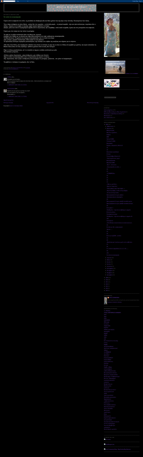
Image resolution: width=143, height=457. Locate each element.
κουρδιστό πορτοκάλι (109, 380)
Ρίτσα (105, 414)
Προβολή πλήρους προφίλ (115, 302)
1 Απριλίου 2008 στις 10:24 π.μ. (17, 85)
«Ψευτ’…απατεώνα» (112, 164)
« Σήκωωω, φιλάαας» (112, 184)
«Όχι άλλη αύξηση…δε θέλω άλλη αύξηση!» (117, 190)
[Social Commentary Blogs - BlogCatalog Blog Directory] (117, 449)
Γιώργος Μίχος (107, 359)
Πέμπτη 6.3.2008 (111, 162)
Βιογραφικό (109, 143)
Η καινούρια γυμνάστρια (113, 152)
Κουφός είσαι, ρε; (108, 384)
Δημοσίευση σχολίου (8, 100)
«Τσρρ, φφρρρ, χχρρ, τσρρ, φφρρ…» (116, 188)
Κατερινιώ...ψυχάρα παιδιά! (111, 374)
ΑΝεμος (106, 350)
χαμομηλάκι (107, 427)
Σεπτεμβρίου (110, 268)
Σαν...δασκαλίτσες (108, 117)
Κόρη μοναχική (110, 130)
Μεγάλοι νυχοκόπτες (112, 132)
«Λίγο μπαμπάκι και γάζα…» (114, 167)
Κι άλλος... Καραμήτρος (110, 378)
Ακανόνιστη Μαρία (108, 346)
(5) (107, 177)
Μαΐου (108, 260)
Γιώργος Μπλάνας (108, 361)
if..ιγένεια (106, 324)
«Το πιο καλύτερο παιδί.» (113, 192)
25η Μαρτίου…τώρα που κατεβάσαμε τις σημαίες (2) (119, 216)
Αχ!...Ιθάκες (106, 354)
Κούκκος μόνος (107, 386)
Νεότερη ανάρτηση (8, 102)
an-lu (105, 314)
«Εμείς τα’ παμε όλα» (112, 186)
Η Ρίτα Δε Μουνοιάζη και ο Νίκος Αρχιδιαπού (115, 112)
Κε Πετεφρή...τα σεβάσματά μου (112, 376)
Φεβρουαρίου (110, 126)
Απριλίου (109, 257)
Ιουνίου (109, 262)
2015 (107, 290)
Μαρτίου (109, 128)
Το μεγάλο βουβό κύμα (109, 425)
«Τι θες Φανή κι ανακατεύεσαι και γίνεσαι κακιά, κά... (119, 222)
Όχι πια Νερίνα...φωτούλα (110, 429)
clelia (105, 318)
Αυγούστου (110, 266)
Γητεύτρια (106, 355)
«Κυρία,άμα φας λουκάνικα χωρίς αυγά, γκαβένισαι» (119, 242)
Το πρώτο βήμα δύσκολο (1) (113, 156)
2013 (107, 286)
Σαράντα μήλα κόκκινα (109, 418)
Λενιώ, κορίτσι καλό (109, 391)
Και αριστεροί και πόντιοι (110, 372)
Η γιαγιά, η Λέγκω (111, 212)
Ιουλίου (109, 264)
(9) (107, 205)
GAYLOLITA (107, 320)
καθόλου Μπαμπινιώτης (110, 371)
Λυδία (105, 393)
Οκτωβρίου (110, 270)
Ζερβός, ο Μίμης (108, 367)
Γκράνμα (106, 363)
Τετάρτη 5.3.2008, (111, 141)
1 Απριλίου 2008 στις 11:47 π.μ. (17, 96)
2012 (107, 284)
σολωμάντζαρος (108, 419)
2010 (107, 279)
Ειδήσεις (109, 134)
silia (105, 339)
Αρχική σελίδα (50, 102)
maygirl (105, 333)
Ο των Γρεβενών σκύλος (110, 404)
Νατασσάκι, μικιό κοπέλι (110, 397)
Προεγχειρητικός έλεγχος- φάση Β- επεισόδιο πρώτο (119, 201)
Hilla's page (106, 322)
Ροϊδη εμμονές (107, 416)
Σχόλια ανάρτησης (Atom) (16, 105)
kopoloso (106, 327)
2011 (107, 282)
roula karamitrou (71, 7)
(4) (107, 175)
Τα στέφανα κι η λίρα (112, 214)
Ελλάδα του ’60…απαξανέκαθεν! (115, 227)
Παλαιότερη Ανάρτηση (92, 102)
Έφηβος (106, 344)
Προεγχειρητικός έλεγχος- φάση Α (115, 195)
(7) (107, 182)
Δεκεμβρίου (110, 275)
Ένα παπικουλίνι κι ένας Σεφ (111, 340)
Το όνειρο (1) (110, 220)
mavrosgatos (107, 331)
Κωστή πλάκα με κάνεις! (110, 389)
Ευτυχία (106, 365)
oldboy (105, 335)
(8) (107, 199)
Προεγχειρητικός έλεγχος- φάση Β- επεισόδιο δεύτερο (120, 203)
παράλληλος (107, 412)
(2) (107, 147)
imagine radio (107, 325)
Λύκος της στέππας (108, 395)
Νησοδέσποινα (107, 399)
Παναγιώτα (107, 410)
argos (105, 316)
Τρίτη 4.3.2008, (110, 139)
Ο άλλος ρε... (107, 403)
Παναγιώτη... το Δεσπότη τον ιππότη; (113, 113)
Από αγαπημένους (108, 110)
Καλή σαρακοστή (111, 160)
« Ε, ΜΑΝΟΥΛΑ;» (111, 173)
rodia (105, 337)
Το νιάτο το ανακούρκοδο (113, 255)
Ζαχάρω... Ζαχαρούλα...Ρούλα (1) (115, 145)
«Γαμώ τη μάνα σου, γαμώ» (113, 158)
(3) (107, 149)
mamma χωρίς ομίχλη (109, 329)
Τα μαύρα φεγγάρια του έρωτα (111, 421)
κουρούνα (106, 382)
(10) (107, 218)
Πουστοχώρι (107, 115)
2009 (107, 277)
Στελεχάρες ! (110, 207)
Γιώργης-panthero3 (108, 357)
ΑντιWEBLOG (107, 352)
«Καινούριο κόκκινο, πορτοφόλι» (115, 197)
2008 (107, 124)
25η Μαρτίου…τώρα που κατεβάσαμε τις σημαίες (119, 210)
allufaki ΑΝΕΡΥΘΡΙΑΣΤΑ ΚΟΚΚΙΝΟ (112, 312)
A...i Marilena (107, 310)
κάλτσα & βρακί (108, 369)
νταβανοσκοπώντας (109, 401)
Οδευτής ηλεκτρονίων (109, 406)
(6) (107, 180)
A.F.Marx (9, 77)
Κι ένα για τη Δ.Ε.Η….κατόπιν (114, 235)
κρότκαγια (106, 387)
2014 (107, 288)
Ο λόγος (109, 154)
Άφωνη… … (109, 229)
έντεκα (105, 342)
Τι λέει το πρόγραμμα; (109, 423)
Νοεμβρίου (109, 272)
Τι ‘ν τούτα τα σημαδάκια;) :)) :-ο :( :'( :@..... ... (117, 248)
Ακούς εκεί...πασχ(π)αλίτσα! (111, 348)
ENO (108, 137)
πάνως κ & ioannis (108, 408)
